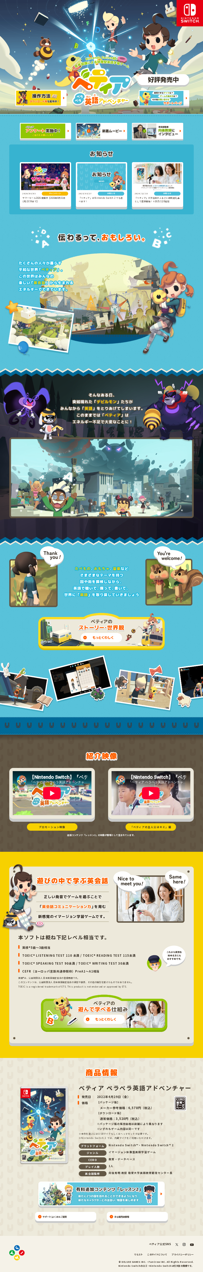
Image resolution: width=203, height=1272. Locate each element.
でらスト (138, 1254)
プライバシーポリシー (182, 1254)
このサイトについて (157, 1254)
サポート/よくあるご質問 (55, 1216)
